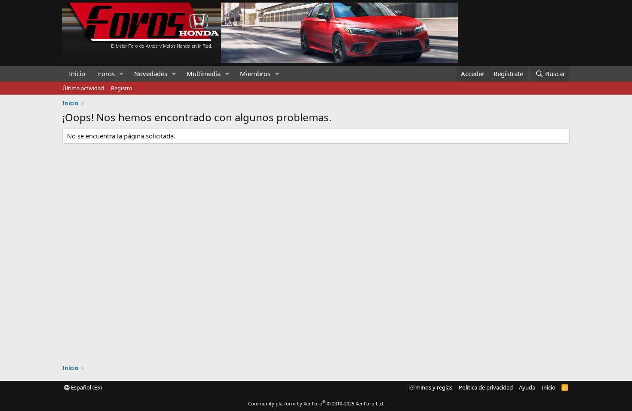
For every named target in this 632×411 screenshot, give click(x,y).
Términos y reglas (430, 387)
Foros (106, 73)
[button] (122, 74)
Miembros (255, 73)
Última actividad (83, 88)
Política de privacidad (486, 387)
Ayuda (527, 387)
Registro (121, 88)
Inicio (77, 73)
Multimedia (204, 73)
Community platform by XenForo (316, 403)
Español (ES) (86, 387)
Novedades (150, 73)
